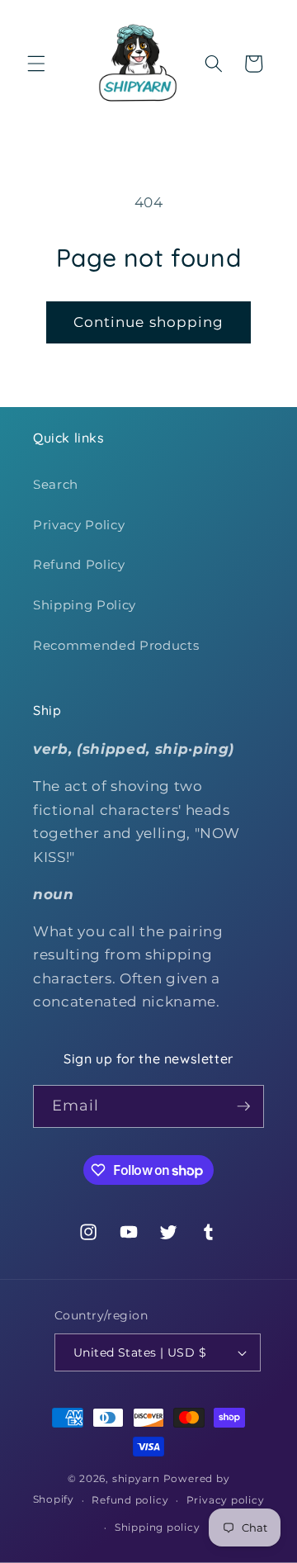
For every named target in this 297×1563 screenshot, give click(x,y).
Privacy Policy (79, 525)
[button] (36, 63)
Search (55, 484)
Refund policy (130, 1500)
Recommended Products (116, 645)
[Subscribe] (243, 1106)
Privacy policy (225, 1500)
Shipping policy (157, 1527)
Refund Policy (79, 564)
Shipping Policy (84, 605)
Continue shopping (148, 322)
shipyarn (136, 1478)
